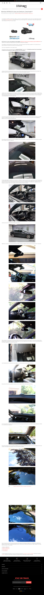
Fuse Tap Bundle (4, 550)
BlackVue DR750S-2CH (9, 19)
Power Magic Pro (5, 549)
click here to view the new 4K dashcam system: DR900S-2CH (30, 41)
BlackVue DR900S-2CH (6, 548)
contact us (3, 554)
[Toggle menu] (2, 3)
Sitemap (29, 586)
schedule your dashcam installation (28, 553)
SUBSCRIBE (29, 582)
